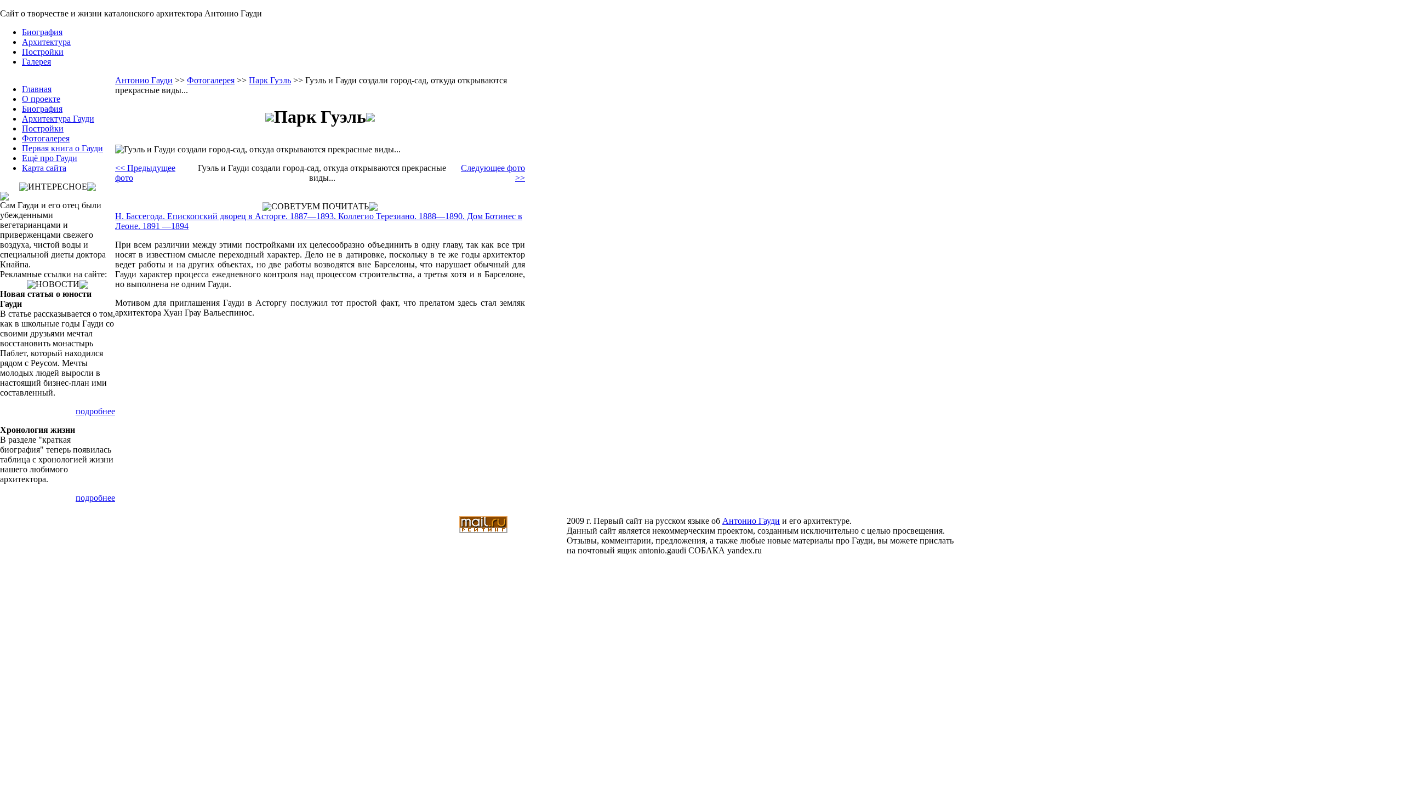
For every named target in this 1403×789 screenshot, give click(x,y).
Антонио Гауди (144, 80)
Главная (37, 89)
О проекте (41, 99)
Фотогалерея (46, 138)
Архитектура (46, 42)
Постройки (43, 51)
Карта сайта (44, 168)
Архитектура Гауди (58, 118)
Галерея (36, 61)
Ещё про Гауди (49, 158)
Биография (42, 32)
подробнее (95, 411)
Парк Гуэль (270, 80)
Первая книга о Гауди (62, 148)
